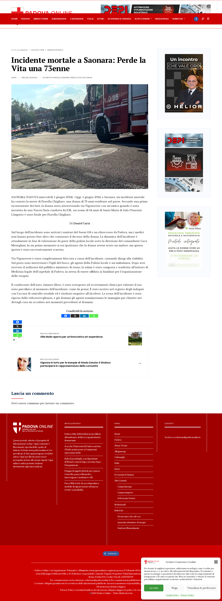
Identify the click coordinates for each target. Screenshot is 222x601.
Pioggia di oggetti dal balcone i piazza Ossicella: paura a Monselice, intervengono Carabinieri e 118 (82, 474)
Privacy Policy (187, 595)
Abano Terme (41, 18)
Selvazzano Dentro (126, 498)
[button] (215, 561)
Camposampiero (125, 492)
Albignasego (59, 18)
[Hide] (14, 340)
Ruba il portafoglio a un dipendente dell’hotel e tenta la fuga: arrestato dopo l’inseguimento (82, 462)
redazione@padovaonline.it (187, 437)
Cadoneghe (76, 18)
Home (14, 18)
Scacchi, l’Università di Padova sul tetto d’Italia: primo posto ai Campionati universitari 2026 (82, 449)
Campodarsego (124, 487)
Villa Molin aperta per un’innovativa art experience (71, 335)
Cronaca (59, 50)
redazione (23, 50)
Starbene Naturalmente (128, 528)
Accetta (154, 588)
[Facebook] (196, 19)
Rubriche (177, 18)
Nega (175, 588)
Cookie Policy (172, 595)
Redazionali (162, 18)
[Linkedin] (84, 316)
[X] (75, 316)
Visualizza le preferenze (201, 588)
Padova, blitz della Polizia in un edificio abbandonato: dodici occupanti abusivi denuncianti (82, 437)
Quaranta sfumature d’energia (131, 522)
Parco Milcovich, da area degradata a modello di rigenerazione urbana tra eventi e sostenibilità (81, 486)
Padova (25, 18)
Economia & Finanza (119, 18)
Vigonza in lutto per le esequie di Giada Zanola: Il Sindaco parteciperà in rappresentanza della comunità (75, 363)
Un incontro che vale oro (129, 516)
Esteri (100, 18)
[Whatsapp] (93, 316)
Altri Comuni (142, 18)
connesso (33, 403)
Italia (90, 18)
